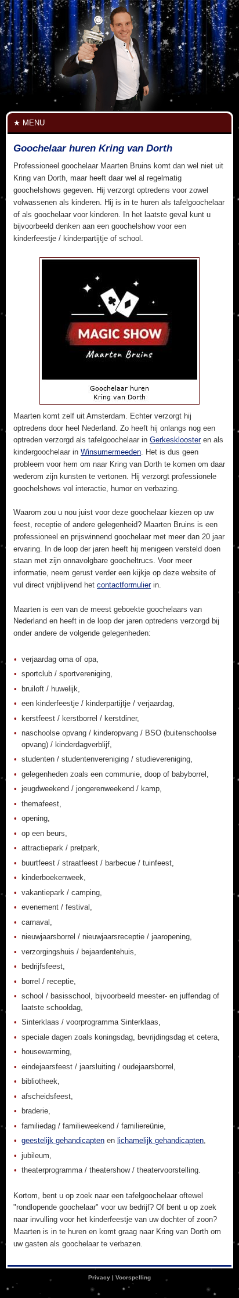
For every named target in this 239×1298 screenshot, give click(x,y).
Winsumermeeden (111, 452)
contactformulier (124, 585)
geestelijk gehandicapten (62, 1140)
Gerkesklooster (175, 439)
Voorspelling (133, 1277)
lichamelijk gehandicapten (160, 1140)
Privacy (99, 1277)
